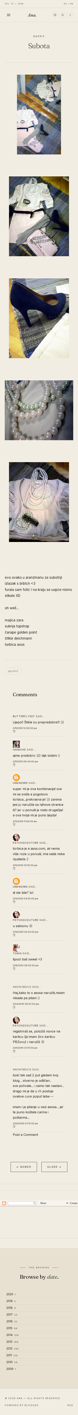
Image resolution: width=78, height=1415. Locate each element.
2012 (12, 1348)
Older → (54, 1166)
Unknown (20, 782)
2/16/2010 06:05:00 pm (26, 965)
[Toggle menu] (8, 15)
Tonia (17, 953)
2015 (12, 1328)
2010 (12, 1362)
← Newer (23, 1166)
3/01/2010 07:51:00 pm (25, 1047)
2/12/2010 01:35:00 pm (25, 865)
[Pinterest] (63, 15)
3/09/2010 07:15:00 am (25, 1123)
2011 (12, 1355)
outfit (39, 36)
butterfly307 (24, 716)
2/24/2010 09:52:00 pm (26, 1004)
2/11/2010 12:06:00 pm (25, 728)
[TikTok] (70, 15)
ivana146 (19, 749)
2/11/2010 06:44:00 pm (25, 761)
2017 (11, 1314)
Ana (32, 15)
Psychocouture (26, 842)
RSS (70, 1405)
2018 (11, 1307)
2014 (12, 1335)
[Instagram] (55, 15)
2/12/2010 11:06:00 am (25, 821)
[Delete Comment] (39, 731)
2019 (11, 1301)
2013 (12, 1341)
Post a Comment (25, 1135)
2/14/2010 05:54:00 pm (25, 931)
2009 (11, 1369)
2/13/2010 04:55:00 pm (25, 898)
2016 (11, 1321)
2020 (11, 1294)
